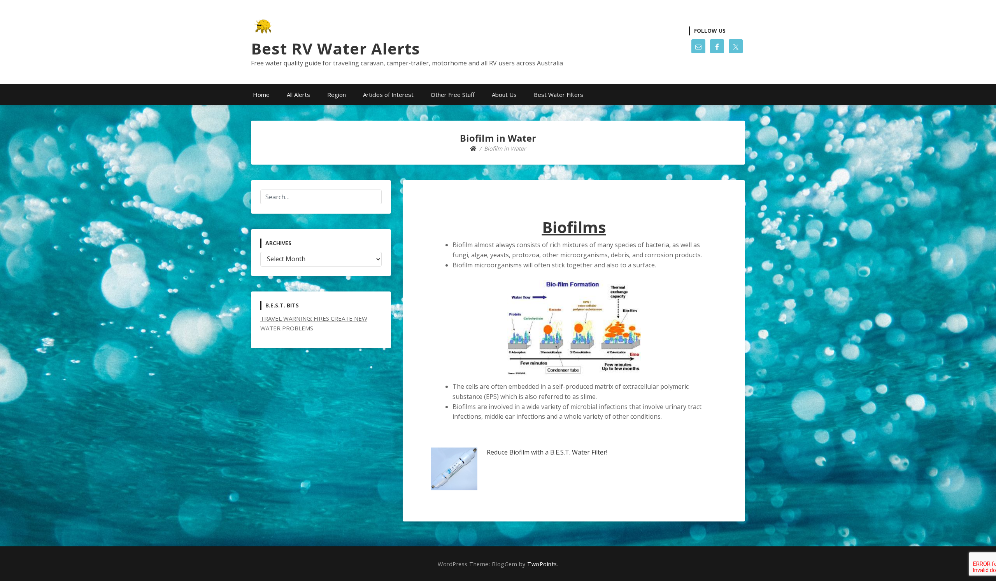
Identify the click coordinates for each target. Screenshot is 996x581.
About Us (504, 94)
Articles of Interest (388, 94)
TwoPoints (542, 564)
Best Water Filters (558, 94)
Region (336, 94)
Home (261, 94)
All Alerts (298, 94)
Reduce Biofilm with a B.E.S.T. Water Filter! (547, 452)
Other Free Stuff (453, 94)
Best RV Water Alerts (335, 48)
